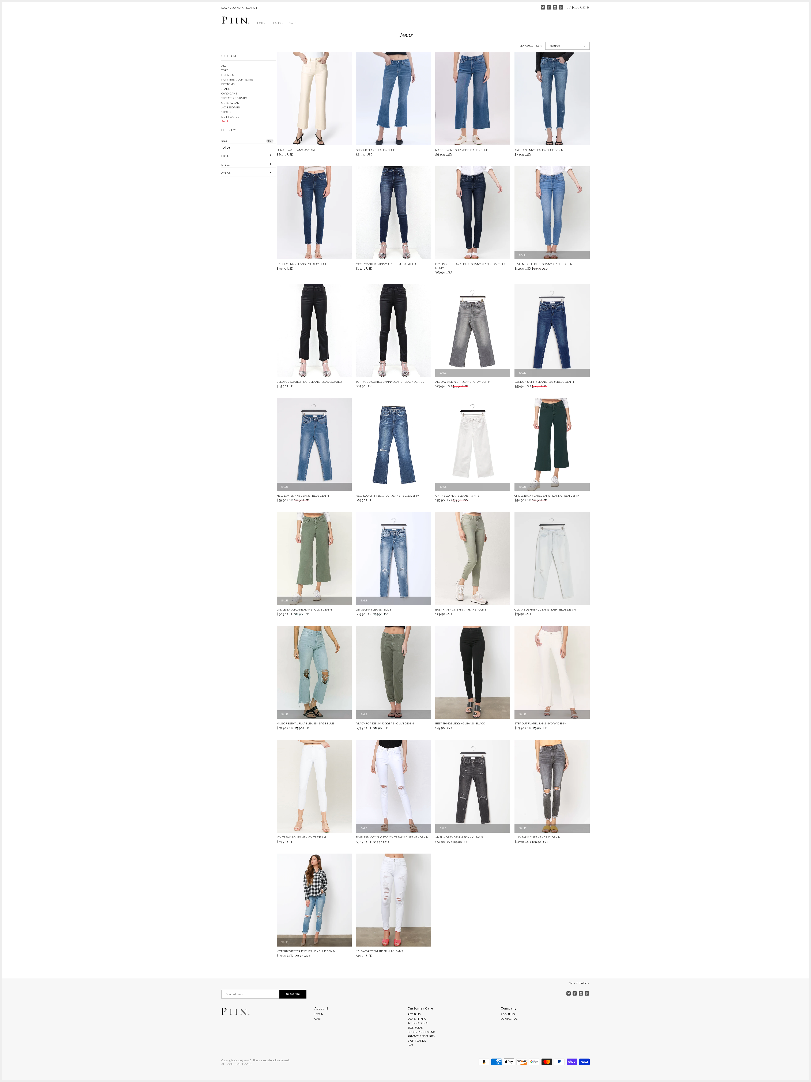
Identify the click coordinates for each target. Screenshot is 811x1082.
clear (269, 140)
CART (317, 1018)
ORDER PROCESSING (421, 1032)
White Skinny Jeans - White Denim (301, 837)
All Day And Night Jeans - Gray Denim (462, 381)
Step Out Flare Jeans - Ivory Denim (540, 723)
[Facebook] (549, 7)
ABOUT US (508, 1014)
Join (236, 7)
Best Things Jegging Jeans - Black (460, 723)
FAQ (410, 1045)
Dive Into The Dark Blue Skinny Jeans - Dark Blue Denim (471, 265)
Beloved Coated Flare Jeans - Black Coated (309, 381)
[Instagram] (555, 7)
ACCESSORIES (230, 107)
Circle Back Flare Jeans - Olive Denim (304, 609)
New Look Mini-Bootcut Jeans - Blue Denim (387, 495)
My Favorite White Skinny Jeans (379, 951)
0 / (576, 7)
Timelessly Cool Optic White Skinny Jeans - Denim (392, 837)
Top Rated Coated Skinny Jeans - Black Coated (390, 381)
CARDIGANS (229, 93)
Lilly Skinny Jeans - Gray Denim (537, 837)
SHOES (225, 112)
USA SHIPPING (417, 1018)
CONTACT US (509, 1018)
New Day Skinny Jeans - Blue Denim (303, 495)
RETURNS (414, 1014)
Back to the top (578, 983)
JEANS (276, 23)
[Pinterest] (561, 7)
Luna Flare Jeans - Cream (296, 150)
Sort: (539, 45)
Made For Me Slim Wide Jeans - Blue (461, 150)
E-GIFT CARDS (417, 1040)
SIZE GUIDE (415, 1027)
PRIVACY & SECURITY (421, 1036)
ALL (223, 65)
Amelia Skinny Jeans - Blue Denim (538, 150)
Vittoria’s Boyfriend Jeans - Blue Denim (306, 951)
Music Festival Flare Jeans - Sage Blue (305, 723)
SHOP (260, 23)
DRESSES (227, 75)
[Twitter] (543, 7)
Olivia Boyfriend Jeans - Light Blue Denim (545, 609)
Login (225, 7)
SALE (292, 23)
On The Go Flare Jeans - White (457, 495)
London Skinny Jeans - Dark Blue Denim (544, 381)
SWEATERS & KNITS (234, 98)
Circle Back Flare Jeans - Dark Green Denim (546, 495)
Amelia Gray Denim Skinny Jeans (459, 837)
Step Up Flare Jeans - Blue (375, 150)
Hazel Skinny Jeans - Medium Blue (302, 264)
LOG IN (318, 1014)
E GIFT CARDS (230, 116)
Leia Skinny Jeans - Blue (373, 609)
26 (228, 147)
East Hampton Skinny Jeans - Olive (460, 609)
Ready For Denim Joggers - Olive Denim (385, 723)
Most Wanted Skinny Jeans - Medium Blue (387, 264)
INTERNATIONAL (418, 1023)
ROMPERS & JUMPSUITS (237, 79)
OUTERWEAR (230, 102)
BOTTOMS (227, 84)
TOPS (224, 70)
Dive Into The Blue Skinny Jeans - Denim (543, 264)
